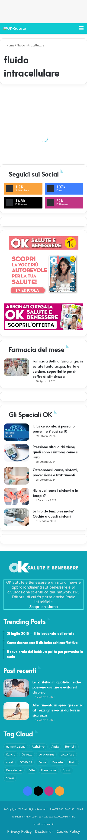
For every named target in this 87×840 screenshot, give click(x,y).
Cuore (42, 762)
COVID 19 (25, 762)
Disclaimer (44, 831)
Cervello (27, 754)
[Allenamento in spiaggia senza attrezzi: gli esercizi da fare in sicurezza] (16, 711)
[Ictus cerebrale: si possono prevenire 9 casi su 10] (16, 432)
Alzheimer (38, 746)
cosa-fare (67, 754)
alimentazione (15, 746)
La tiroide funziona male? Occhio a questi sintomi (53, 513)
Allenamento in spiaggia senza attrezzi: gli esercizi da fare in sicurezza (58, 709)
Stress (10, 778)
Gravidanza (14, 770)
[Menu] (81, 30)
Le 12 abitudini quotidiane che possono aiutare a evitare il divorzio (56, 686)
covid (9, 762)
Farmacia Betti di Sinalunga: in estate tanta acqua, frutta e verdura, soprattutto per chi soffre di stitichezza (58, 368)
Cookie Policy (68, 831)
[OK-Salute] (14, 28)
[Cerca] (73, 30)
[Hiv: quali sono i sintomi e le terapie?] (16, 496)
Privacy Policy (19, 831)
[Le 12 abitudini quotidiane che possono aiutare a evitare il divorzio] (16, 688)
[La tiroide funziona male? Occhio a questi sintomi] (16, 517)
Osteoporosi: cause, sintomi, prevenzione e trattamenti (55, 472)
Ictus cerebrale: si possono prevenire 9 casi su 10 (54, 428)
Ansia (55, 746)
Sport (67, 770)
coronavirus (46, 754)
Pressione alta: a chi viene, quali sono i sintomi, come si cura (55, 451)
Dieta (72, 762)
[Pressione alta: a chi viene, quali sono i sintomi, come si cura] (16, 453)
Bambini (70, 746)
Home (10, 45)
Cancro (10, 754)
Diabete (57, 762)
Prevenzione (48, 770)
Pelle (32, 770)
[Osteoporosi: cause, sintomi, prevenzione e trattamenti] (16, 476)
